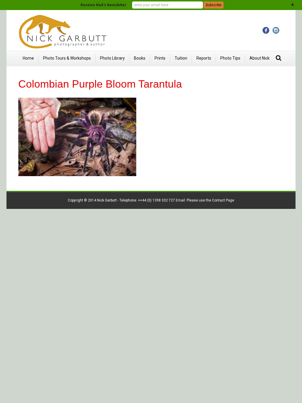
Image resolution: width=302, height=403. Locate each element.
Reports (203, 58)
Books (139, 58)
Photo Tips (230, 58)
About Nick (260, 58)
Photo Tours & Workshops (67, 58)
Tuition (181, 58)
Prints (160, 58)
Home (28, 58)
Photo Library (112, 58)
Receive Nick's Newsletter (103, 5)
